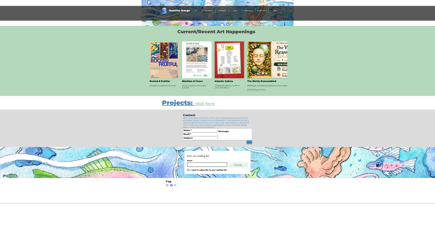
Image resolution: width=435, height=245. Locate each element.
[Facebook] (171, 185)
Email (190, 161)
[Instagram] (167, 185)
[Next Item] (282, 60)
